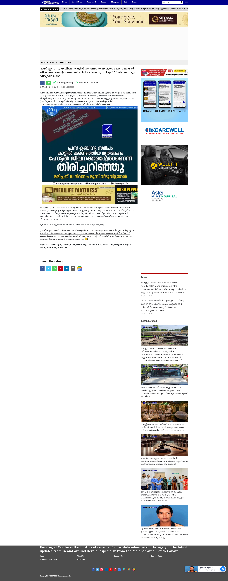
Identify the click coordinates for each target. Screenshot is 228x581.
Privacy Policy (157, 556)
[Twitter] (97, 569)
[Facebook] (93, 569)
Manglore (115, 2)
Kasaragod (91, 2)
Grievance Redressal (48, 560)
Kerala (134, 2)
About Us (80, 556)
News (52, 63)
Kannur (103, 2)
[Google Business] (118, 568)
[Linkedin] (106, 569)
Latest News (77, 2)
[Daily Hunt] (128, 568)
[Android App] (123, 568)
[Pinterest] (115, 569)
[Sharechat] (133, 568)
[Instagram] (101, 569)
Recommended (149, 321)
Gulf (125, 2)
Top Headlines (64, 63)
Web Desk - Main (49, 87)
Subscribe (81, 560)
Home (64, 2)
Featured (145, 277)
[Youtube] (110, 569)
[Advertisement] (111, 43)
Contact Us (118, 556)
